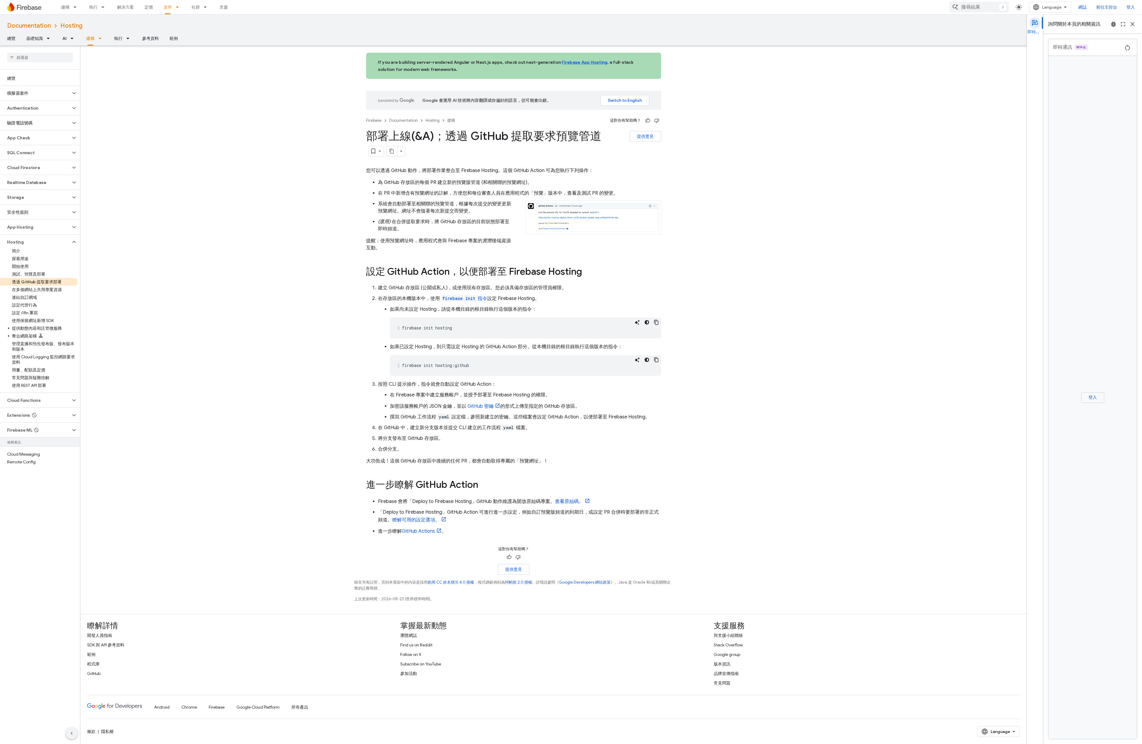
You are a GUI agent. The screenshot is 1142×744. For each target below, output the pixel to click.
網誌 (1082, 7)
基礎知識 (34, 38)
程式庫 (93, 664)
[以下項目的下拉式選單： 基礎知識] (50, 38)
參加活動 (408, 673)
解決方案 (125, 7)
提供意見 (645, 136)
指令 (464, 298)
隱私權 (107, 731)
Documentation (29, 25)
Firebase (374, 120)
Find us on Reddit (416, 645)
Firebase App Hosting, (585, 62)
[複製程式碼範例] (656, 322)
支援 (223, 7)
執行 (93, 7)
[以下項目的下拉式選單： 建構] (77, 7)
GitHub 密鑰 (481, 406)
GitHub (94, 673)
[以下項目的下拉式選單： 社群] (207, 7)
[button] (35, 93)
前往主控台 (1106, 7)
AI (64, 38)
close (1132, 24)
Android (162, 707)
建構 (65, 7)
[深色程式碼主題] (647, 322)
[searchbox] (40, 57)
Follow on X (410, 654)
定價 (149, 7)
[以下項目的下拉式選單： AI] (74, 38)
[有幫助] (647, 120)
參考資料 (150, 38)
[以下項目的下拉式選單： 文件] (179, 7)
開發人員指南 (99, 635)
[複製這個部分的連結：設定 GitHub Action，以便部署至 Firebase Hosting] (588, 272)
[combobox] (979, 7)
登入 (1131, 7)
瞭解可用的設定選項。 (416, 520)
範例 (174, 38)
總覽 (11, 38)
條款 (91, 731)
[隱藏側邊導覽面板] (72, 733)
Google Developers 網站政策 (585, 582)
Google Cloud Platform (258, 707)
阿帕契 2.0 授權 (518, 582)
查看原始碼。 (569, 501)
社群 (196, 7)
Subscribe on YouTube (420, 664)
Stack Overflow (728, 645)
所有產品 (299, 707)
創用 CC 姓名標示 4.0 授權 (451, 582)
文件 (168, 7)
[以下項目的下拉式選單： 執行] (105, 7)
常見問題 (722, 683)
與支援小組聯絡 (728, 635)
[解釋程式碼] (637, 322)
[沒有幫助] (656, 120)
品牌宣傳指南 (726, 673)
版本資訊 (722, 664)
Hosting (71, 25)
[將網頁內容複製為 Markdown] (392, 151)
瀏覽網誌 (408, 635)
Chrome (189, 707)
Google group (727, 654)
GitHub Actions (418, 531)
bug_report (1113, 24)
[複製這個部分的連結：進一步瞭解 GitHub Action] (484, 485)
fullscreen (1123, 24)
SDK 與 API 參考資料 (105, 645)
